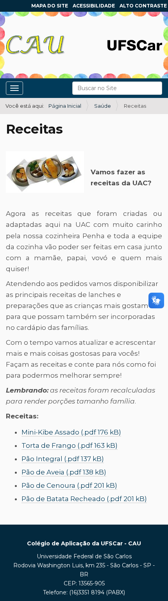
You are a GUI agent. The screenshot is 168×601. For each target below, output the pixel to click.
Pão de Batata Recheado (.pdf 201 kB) (84, 499)
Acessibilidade (94, 6)
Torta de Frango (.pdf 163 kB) (69, 445)
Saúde (102, 106)
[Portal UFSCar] (134, 45)
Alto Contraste (143, 6)
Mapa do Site (49, 6)
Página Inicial (64, 106)
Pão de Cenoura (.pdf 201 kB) (69, 485)
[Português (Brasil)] (35, 44)
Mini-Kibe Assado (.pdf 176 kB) (71, 432)
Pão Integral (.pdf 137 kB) (62, 459)
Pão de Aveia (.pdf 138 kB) (63, 472)
